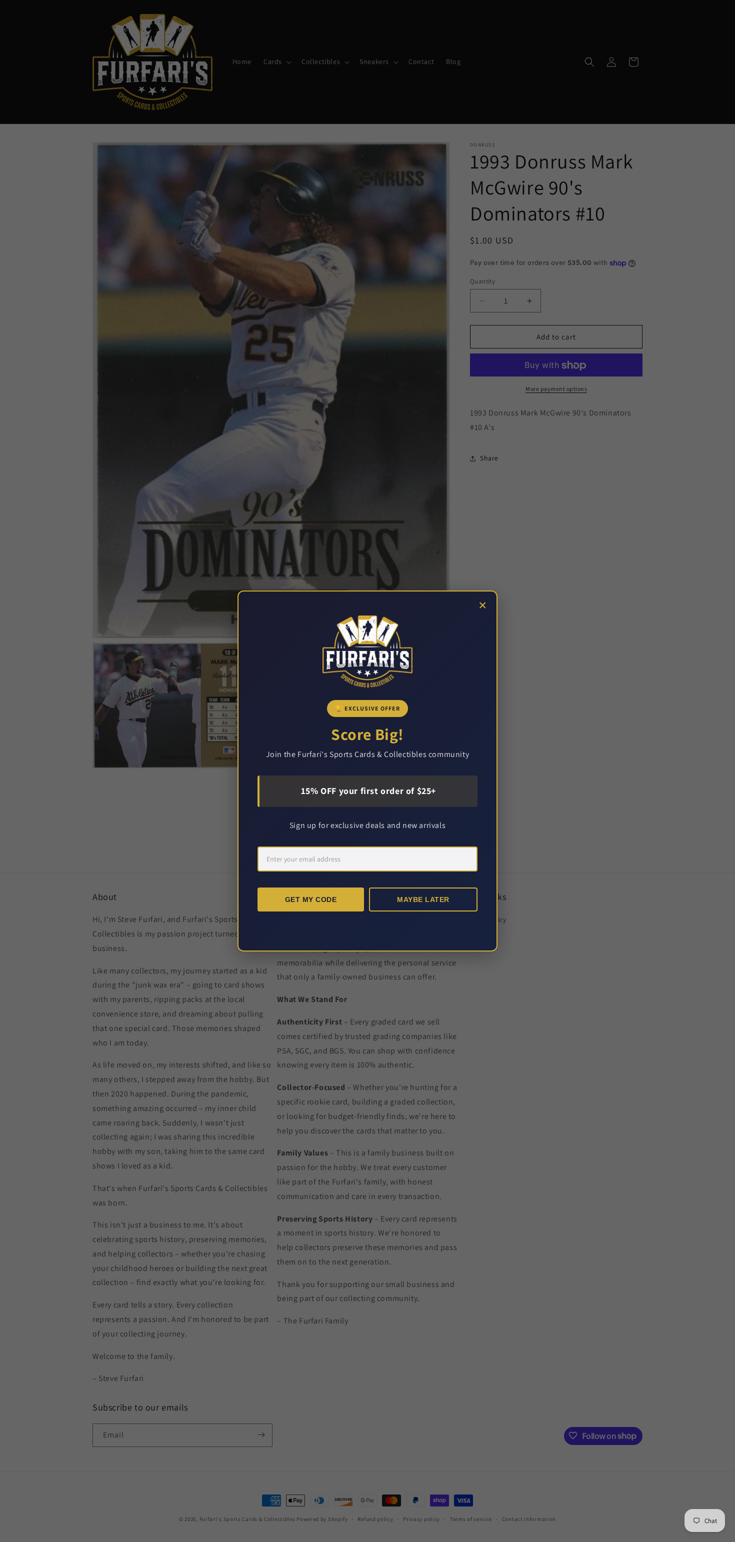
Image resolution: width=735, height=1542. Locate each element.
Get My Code (311, 900)
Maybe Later (423, 900)
